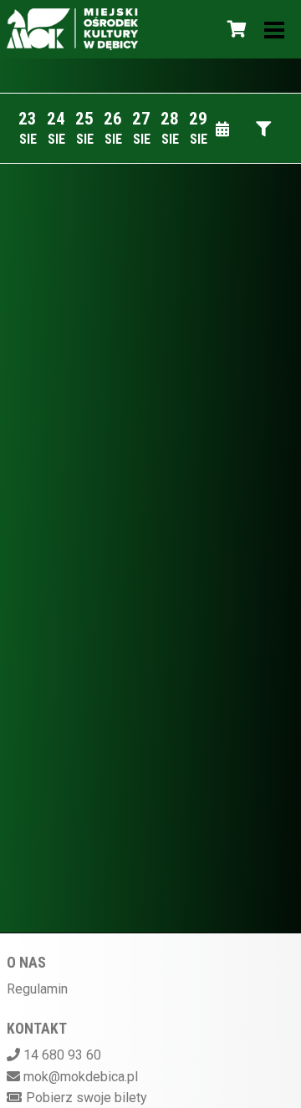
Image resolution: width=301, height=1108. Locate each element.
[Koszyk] (234, 29)
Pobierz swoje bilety (86, 1097)
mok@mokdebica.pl (80, 1077)
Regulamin (37, 989)
